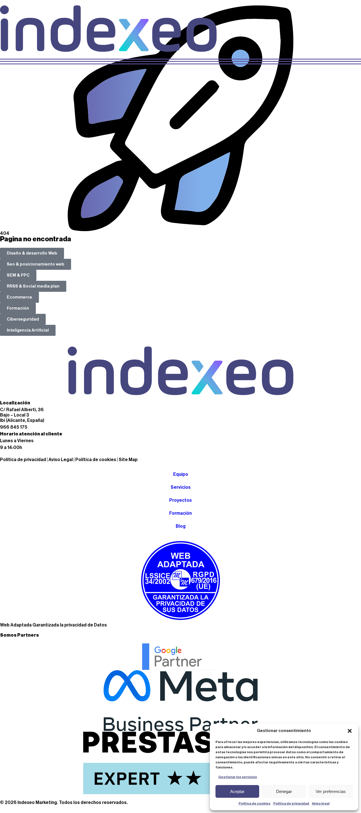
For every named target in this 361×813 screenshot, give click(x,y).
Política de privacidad (291, 803)
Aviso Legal (61, 459)
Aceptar (237, 791)
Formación (180, 513)
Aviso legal (320, 803)
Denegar (284, 791)
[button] (350, 731)
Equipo (180, 474)
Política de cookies (254, 803)
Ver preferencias (331, 791)
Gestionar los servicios (237, 777)
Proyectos (180, 500)
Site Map (128, 459)
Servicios (181, 487)
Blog (181, 526)
